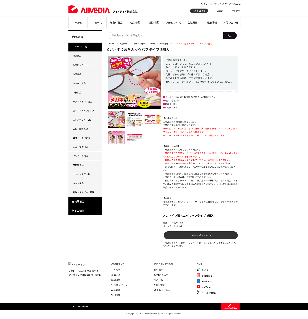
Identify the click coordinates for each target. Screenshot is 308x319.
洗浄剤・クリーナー (82, 65)
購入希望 (154, 22)
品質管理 (115, 290)
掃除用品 (77, 56)
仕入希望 (135, 22)
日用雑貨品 (78, 165)
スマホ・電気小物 (81, 174)
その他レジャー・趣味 (159, 43)
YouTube (206, 287)
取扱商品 (158, 270)
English (220, 10)
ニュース (97, 22)
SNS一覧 (158, 280)
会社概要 (192, 22)
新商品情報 (78, 210)
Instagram (206, 275)
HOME (78, 22)
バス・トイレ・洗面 (82, 101)
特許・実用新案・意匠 (83, 192)
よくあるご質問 (199, 10)
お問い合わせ (230, 22)
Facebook (206, 281)
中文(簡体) (236, 10)
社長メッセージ (119, 285)
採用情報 (212, 22)
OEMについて (173, 22)
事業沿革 (115, 275)
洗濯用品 (77, 74)
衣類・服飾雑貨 (80, 128)
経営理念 (115, 280)
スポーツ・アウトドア (83, 110)
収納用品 (77, 92)
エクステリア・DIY (82, 119)
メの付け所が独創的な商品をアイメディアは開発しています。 (85, 273)
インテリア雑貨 (80, 155)
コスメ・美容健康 (81, 137)
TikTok (204, 270)
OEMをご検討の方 (199, 235)
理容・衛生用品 (80, 146)
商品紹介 (123, 43)
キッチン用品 (79, 83)
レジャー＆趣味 (138, 43)
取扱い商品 (116, 22)
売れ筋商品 (78, 201)
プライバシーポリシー (78, 306)
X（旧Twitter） (209, 292)
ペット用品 (78, 183)
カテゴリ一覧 (79, 47)
